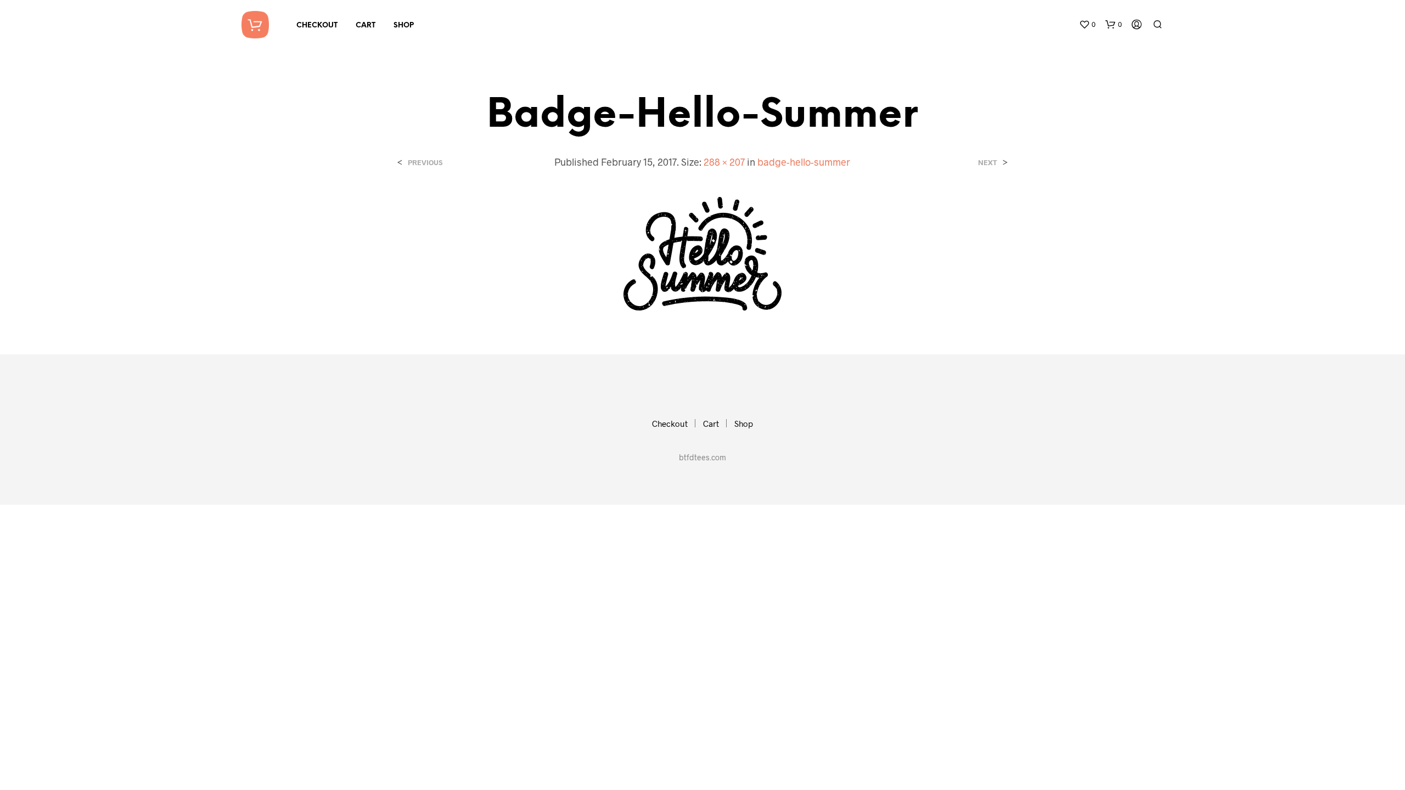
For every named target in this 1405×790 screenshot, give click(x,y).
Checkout (317, 25)
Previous (425, 162)
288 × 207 (724, 162)
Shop (404, 25)
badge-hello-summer (803, 162)
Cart (365, 25)
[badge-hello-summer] (702, 252)
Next (987, 162)
